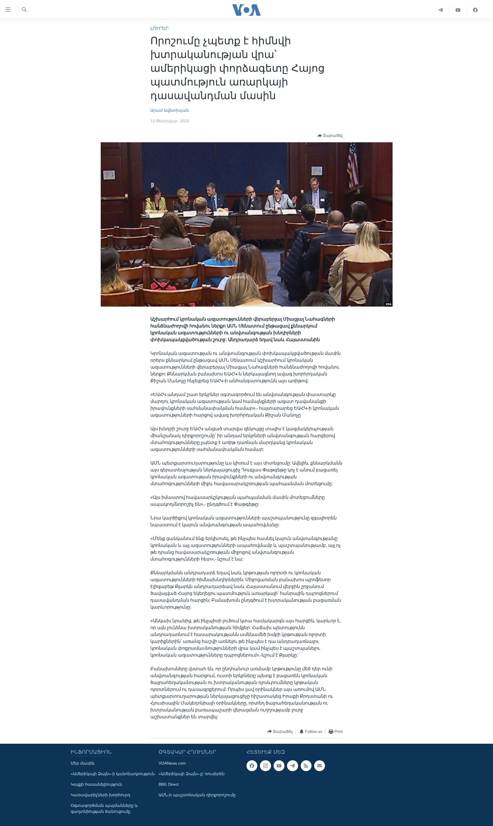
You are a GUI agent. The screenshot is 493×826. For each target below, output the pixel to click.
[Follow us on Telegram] (292, 765)
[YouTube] (458, 10)
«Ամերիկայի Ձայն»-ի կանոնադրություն (113, 773)
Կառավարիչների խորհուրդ (100, 795)
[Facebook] (475, 10)
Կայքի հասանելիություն (96, 784)
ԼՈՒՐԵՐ (159, 28)
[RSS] (306, 765)
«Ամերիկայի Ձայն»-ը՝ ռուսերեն (192, 773)
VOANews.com (172, 763)
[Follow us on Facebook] (251, 765)
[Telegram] (440, 10)
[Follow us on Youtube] (279, 765)
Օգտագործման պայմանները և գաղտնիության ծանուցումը (104, 808)
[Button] (330, 135)
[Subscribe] (319, 765)
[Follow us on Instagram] (265, 765)
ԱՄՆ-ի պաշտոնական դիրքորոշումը (197, 795)
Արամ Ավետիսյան (169, 110)
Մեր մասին (82, 763)
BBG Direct (169, 784)
